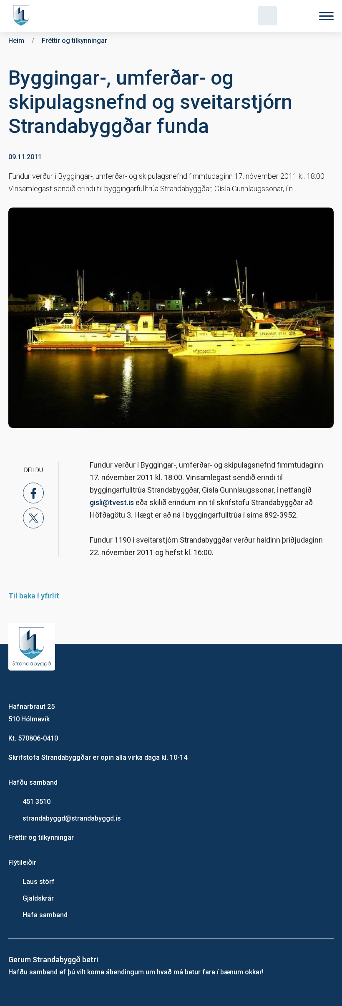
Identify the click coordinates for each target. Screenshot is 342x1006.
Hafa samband (45, 915)
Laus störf (39, 882)
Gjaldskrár (38, 898)
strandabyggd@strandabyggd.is (72, 818)
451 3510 (36, 802)
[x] (33, 518)
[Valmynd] (326, 16)
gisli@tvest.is (112, 502)
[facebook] (33, 493)
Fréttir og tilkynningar (41, 837)
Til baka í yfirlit (33, 595)
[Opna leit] (267, 15)
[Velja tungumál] (297, 16)
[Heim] (23, 15)
